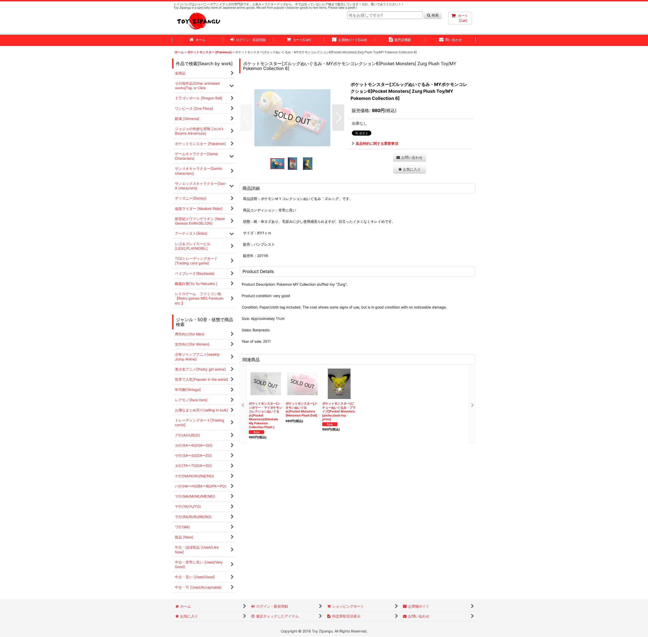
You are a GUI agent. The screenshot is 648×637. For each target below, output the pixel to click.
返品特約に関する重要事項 (377, 143)
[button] (246, 117)
